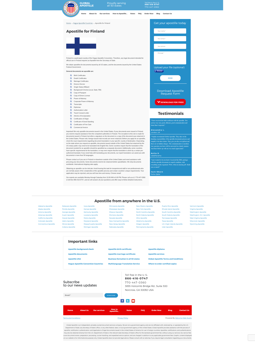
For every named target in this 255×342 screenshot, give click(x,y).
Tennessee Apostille (169, 218)
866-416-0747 (152, 4)
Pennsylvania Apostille (144, 227)
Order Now (148, 13)
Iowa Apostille (89, 206)
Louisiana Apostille (91, 215)
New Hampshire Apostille (119, 221)
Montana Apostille (116, 215)
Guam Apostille (68, 215)
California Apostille (45, 218)
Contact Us (167, 13)
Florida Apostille (68, 209)
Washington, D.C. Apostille (200, 215)
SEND (170, 78)
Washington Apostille (198, 212)
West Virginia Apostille (198, 218)
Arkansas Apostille (45, 215)
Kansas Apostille (90, 209)
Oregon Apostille (142, 224)
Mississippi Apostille (116, 209)
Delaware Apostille (69, 206)
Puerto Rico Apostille (170, 206)
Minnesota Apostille (116, 206)
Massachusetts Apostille (93, 224)
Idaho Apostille (68, 221)
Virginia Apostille (196, 209)
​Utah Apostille (167, 227)
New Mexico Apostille (144, 206)
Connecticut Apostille (46, 224)
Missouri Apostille (116, 212)
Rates (132, 13)
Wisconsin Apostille (197, 221)
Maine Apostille (90, 218)
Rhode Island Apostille (170, 209)
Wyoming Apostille (197, 224)
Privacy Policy (123, 318)
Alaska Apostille (44, 209)
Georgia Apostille (68, 212)
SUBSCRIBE (111, 295)
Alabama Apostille (45, 206)
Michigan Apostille (91, 227)
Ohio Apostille (141, 218)
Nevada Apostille (115, 218)
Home (83, 13)
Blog (158, 13)
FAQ (139, 13)
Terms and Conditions (71, 318)
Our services (105, 13)
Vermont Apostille (197, 206)
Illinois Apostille (68, 224)
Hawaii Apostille (68, 218)
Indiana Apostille (68, 227)
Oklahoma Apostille (143, 221)
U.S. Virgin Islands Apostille (172, 224)
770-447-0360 (152, 7)
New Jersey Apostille (117, 224)
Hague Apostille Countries (83, 23)
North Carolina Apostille (145, 212)
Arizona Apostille (44, 212)
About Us (93, 13)
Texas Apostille (167, 221)
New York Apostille (143, 209)
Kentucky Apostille (91, 212)
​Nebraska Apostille (116, 227)
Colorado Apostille (45, 221)
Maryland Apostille (91, 221)
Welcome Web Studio (183, 318)
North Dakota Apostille (145, 215)
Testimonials (171, 113)
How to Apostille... (120, 13)
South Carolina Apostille (171, 212)
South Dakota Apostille (171, 215)
